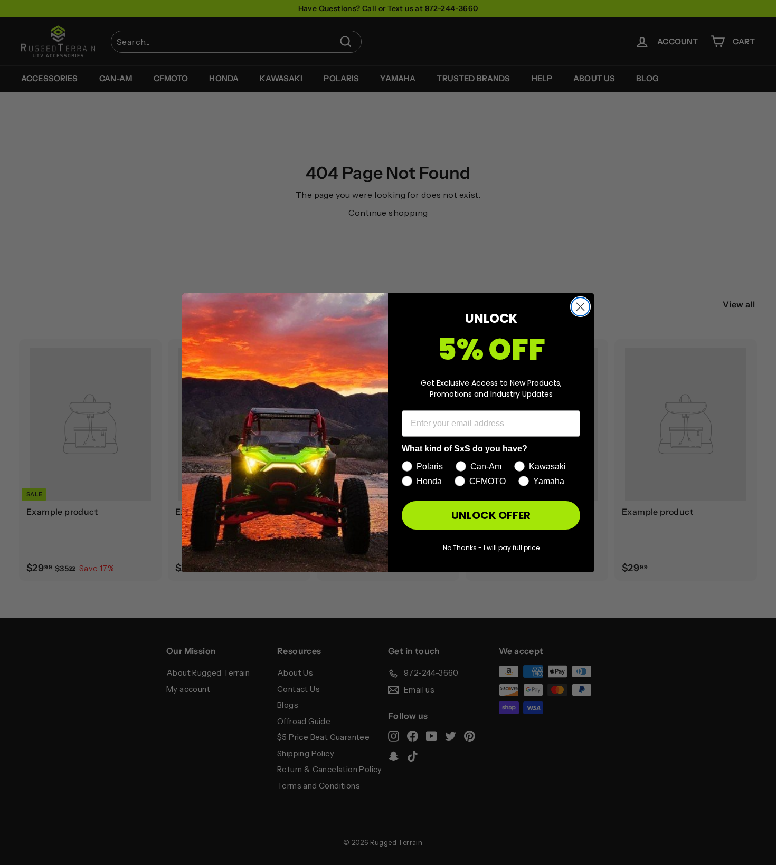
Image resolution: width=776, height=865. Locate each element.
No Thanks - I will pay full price (491, 547)
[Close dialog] (580, 306)
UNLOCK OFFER (491, 515)
